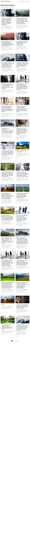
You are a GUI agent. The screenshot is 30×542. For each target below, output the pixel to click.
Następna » (16, 340)
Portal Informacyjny (5, 1)
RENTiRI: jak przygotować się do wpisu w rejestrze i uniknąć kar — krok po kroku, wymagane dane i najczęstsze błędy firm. (7, 86)
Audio (3, 304)
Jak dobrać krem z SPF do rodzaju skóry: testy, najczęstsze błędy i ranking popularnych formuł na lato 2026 (7, 327)
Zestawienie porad (21, 1)
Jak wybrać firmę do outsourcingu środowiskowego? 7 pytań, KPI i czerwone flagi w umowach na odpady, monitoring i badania (7, 130)
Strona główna (27, 1)
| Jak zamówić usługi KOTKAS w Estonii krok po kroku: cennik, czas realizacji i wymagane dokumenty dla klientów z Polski (22, 65)
